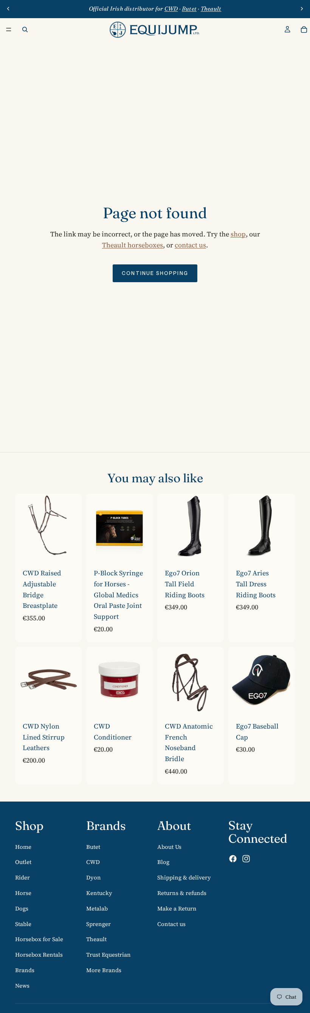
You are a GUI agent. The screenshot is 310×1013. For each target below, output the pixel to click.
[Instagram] (246, 858)
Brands (24, 970)
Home (23, 846)
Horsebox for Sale (39, 939)
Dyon (93, 877)
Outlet (23, 862)
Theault (96, 939)
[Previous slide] (8, 8)
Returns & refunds (181, 892)
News (22, 985)
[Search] (25, 29)
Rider (22, 877)
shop (238, 234)
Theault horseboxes (132, 245)
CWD (93, 862)
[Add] (141, 701)
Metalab (97, 908)
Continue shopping (155, 273)
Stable (23, 924)
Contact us (171, 924)
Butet (93, 846)
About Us (169, 846)
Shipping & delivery (184, 877)
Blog (163, 862)
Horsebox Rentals (39, 955)
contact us (190, 245)
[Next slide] (301, 8)
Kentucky (99, 892)
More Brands (103, 970)
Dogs (21, 908)
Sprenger (98, 924)
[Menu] (8, 29)
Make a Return (177, 908)
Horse (23, 892)
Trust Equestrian (108, 955)
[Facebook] (232, 858)
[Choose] (70, 548)
